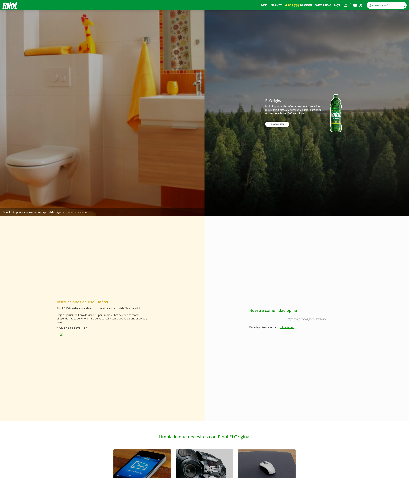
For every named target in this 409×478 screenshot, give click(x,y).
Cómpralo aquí (277, 124)
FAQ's (337, 5)
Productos (276, 5)
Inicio (264, 5)
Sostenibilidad (323, 5)
